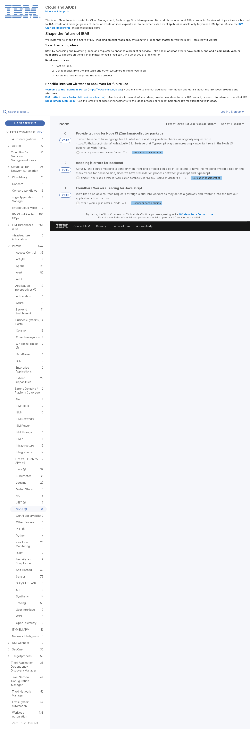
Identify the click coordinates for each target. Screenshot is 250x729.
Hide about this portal (57, 11)
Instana (109, 152)
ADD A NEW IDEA (26, 123)
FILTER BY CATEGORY (23, 132)
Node (118, 152)
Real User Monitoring (168, 177)
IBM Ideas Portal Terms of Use (196, 214)
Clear (40, 132)
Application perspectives (130, 177)
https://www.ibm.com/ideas (105, 89)
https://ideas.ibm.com (91, 97)
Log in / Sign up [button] (231, 111)
